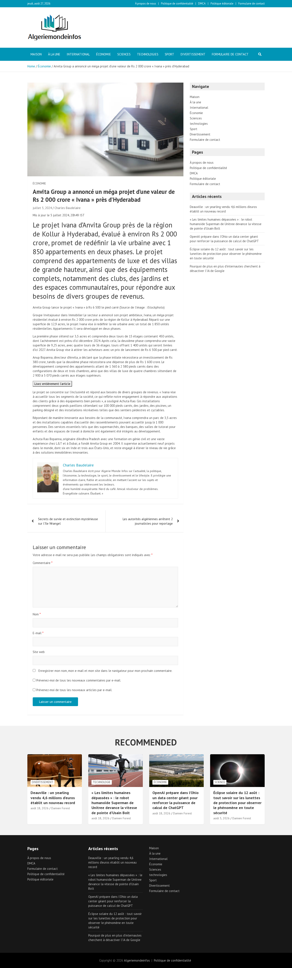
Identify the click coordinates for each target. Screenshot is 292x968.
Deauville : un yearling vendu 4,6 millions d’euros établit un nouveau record (53, 797)
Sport (169, 54)
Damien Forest (60, 808)
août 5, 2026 (221, 818)
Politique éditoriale (222, 3)
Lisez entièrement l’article (52, 384)
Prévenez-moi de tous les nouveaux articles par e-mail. (74, 690)
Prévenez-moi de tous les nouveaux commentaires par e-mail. (78, 680)
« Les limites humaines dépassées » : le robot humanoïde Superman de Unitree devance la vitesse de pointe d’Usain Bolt (225, 223)
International (78, 54)
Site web (39, 652)
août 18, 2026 (40, 808)
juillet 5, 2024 (42, 208)
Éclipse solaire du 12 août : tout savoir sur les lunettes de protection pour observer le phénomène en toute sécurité (226, 253)
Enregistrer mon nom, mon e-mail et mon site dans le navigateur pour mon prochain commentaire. (105, 671)
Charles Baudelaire (68, 208)
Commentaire (42, 563)
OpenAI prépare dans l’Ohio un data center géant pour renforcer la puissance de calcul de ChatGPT (175, 800)
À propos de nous (145, 3)
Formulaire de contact (251, 3)
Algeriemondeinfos (137, 960)
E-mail (38, 633)
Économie (103, 54)
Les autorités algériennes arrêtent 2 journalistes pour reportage (148, 521)
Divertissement (193, 54)
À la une (54, 54)
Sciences (124, 54)
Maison (36, 54)
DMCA (202, 3)
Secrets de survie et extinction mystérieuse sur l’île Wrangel (68, 521)
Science (220, 782)
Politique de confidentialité (177, 3)
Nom (37, 614)
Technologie (102, 782)
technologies (147, 54)
